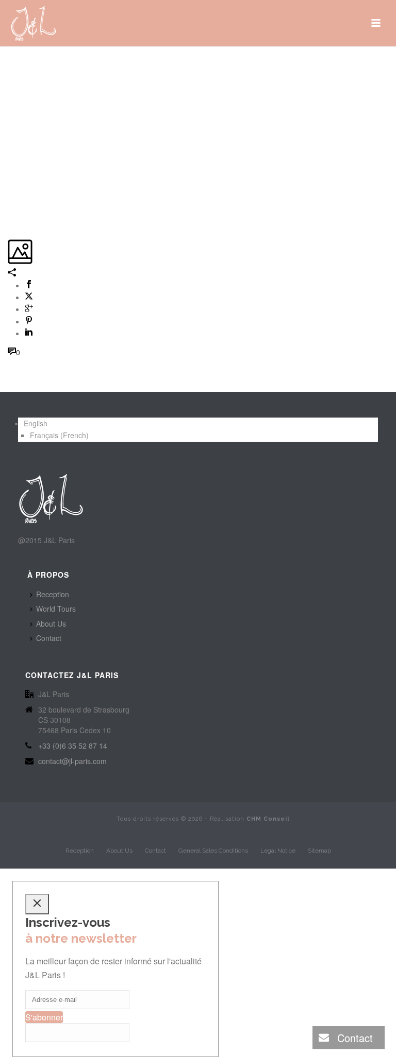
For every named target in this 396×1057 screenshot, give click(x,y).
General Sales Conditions (213, 850)
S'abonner (44, 1017)
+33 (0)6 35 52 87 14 (72, 745)
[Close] (37, 904)
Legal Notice (277, 850)
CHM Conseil (268, 819)
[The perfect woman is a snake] (9, 65)
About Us (51, 623)
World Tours (56, 608)
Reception (52, 594)
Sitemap (319, 850)
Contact (48, 638)
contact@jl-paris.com (72, 761)
